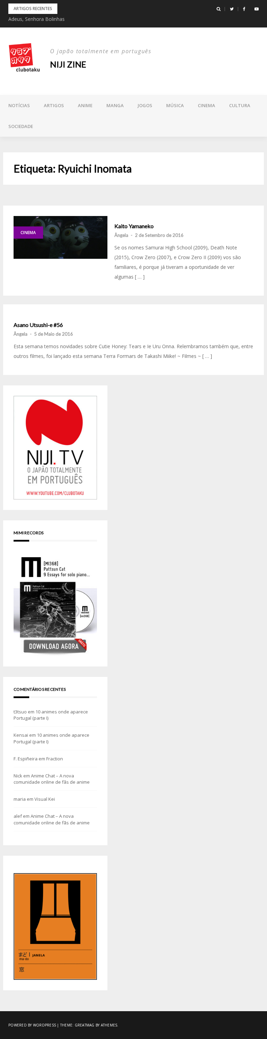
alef (18, 816)
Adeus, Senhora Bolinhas (36, 19)
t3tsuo (20, 712)
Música (175, 105)
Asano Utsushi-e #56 (38, 325)
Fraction (54, 759)
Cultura (239, 105)
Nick (18, 776)
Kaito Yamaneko (134, 226)
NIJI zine (68, 64)
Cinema (206, 105)
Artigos (54, 105)
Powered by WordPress (32, 1025)
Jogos (145, 105)
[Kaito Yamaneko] (60, 237)
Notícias (19, 105)
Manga (115, 105)
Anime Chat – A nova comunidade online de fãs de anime (52, 779)
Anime (85, 105)
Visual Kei (44, 799)
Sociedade (20, 126)
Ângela (121, 235)
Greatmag (85, 1025)
